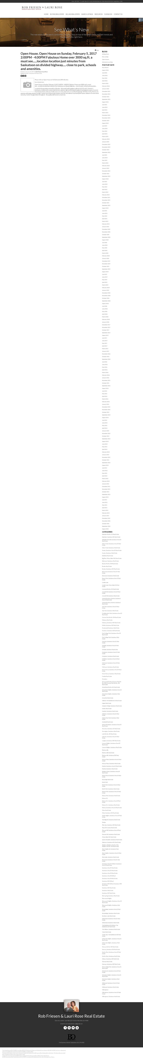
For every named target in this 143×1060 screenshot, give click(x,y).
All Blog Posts (105, 54)
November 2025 (106, 94)
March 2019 (105, 285)
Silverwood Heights (107, 898)
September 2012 (106, 462)
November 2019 (106, 263)
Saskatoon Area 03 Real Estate (110, 873)
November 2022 (106, 171)
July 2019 (104, 274)
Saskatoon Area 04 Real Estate (110, 878)
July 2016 (104, 362)
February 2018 (106, 319)
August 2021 (105, 208)
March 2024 (105, 136)
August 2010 (105, 529)
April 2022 (104, 189)
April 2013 (104, 449)
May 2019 (104, 279)
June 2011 (104, 502)
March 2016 (105, 372)
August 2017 (105, 335)
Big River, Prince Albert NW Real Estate (111, 558)
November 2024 (106, 118)
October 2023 (105, 149)
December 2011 (106, 486)
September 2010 (106, 526)
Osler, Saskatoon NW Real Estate (110, 813)
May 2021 (104, 216)
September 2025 (106, 99)
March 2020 (105, 253)
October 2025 (105, 96)
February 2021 (106, 224)
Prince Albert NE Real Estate (109, 837)
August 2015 (105, 388)
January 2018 (105, 322)
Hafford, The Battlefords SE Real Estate (112, 700)
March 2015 (105, 399)
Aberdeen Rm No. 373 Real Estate (110, 534)
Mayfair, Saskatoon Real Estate (110, 768)
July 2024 (104, 126)
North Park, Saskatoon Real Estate (110, 789)
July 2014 (104, 420)
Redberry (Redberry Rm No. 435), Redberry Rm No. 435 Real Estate (110, 845)
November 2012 (106, 457)
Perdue (104, 822)
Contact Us (118, 14)
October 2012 (105, 460)
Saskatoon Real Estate (107, 890)
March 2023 (105, 163)
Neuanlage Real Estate (107, 779)
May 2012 (104, 473)
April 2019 (104, 282)
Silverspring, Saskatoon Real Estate (111, 896)
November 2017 (106, 327)
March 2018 (105, 316)
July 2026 (104, 73)
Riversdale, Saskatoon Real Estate (110, 857)
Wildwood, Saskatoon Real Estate (110, 987)
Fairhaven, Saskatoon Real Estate (110, 667)
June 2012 (104, 470)
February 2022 (106, 194)
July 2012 (104, 468)
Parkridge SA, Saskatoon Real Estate (111, 819)
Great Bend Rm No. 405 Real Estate (111, 687)
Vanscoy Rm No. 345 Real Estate (110, 947)
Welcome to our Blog (107, 62)
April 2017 (104, 346)
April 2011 (104, 507)
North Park (105, 782)
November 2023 (106, 147)
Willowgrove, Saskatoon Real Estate (111, 996)
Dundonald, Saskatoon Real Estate (110, 628)
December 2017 (106, 324)
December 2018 (106, 293)
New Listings (105, 56)
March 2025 (105, 112)
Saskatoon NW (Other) (108, 881)
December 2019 (106, 261)
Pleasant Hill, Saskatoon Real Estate (111, 834)
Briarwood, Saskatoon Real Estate (110, 575)
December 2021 (106, 197)
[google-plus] (70, 1028)
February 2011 (106, 513)
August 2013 (105, 441)
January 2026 (105, 88)
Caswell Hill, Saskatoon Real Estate (110, 596)
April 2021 (104, 218)
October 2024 (105, 120)
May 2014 (104, 425)
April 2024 (104, 133)
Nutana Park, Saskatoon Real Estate (111, 795)
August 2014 (105, 417)
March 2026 (105, 83)
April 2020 (104, 250)
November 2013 (106, 433)
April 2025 (104, 110)
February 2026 (106, 86)
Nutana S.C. (105, 798)
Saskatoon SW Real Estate (108, 893)
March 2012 (105, 478)
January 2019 (105, 290)
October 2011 (105, 491)
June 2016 (104, 364)
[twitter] (73, 1028)
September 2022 (106, 176)
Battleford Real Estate (107, 555)
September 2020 (106, 237)
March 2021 (105, 221)
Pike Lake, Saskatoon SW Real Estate (111, 825)
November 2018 (106, 295)
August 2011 (105, 497)
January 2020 (105, 258)
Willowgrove (105, 989)
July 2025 (104, 104)
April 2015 (104, 396)
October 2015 (105, 383)
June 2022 (104, 184)
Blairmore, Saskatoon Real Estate (110, 561)
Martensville (105, 750)
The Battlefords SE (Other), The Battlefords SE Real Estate (110, 926)
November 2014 (106, 409)
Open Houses (105, 59)
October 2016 (105, 356)
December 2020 (106, 229)
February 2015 (106, 401)
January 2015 (105, 404)
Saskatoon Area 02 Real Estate (110, 870)
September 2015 (106, 385)
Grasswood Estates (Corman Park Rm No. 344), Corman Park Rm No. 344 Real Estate (111, 683)
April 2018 (104, 314)
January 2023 (105, 168)
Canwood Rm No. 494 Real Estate (110, 589)
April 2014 (104, 428)
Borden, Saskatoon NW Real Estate (33, 73)
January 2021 (105, 226)
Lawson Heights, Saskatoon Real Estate (112, 747)
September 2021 (106, 205)
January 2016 (105, 377)
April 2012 (104, 476)
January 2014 (105, 430)
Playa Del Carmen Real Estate (109, 827)
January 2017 (105, 351)
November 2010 (106, 521)
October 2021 (105, 202)
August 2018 (105, 303)
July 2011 (104, 499)
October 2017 (105, 330)
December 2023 (106, 144)
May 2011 (104, 505)
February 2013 (106, 452)
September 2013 (106, 438)
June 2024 (104, 128)
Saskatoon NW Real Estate (109, 888)
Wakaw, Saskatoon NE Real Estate (110, 959)
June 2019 (104, 277)
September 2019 (106, 269)
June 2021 (104, 213)
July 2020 (104, 242)
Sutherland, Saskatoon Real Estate (110, 922)
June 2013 (104, 444)
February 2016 (106, 375)
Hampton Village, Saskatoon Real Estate (112, 706)
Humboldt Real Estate (107, 722)
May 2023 (104, 160)
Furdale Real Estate (107, 676)
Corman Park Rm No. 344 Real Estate (111, 617)
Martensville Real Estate (108, 752)
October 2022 (105, 173)
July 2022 (104, 181)
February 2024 (106, 139)
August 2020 (105, 240)
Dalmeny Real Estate (107, 620)
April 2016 (104, 369)
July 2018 (104, 306)
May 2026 (104, 78)
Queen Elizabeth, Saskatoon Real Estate (112, 839)
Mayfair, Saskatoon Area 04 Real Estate (112, 766)
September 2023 (106, 152)
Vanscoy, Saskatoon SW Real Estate (111, 949)
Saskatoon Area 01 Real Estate (110, 868)
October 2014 (105, 412)
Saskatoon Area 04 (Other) (109, 876)
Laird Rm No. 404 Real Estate (109, 734)
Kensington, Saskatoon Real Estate (111, 731)
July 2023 (104, 155)
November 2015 (106, 380)
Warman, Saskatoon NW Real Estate (111, 964)
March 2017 (105, 348)
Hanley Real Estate (106, 708)
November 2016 (106, 354)
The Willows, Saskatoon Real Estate (111, 929)
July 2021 (104, 210)
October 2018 (105, 298)
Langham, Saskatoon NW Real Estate (111, 740)
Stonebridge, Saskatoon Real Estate (111, 913)
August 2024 (105, 123)
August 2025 (105, 102)
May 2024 (104, 131)
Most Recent (105, 67)
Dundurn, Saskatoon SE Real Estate (111, 630)
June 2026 (104, 75)
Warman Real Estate (107, 961)
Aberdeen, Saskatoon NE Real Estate (111, 537)
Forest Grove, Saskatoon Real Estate (111, 673)
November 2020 (106, 232)
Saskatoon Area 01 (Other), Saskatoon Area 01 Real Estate (111, 864)
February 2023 (106, 165)
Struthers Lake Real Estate (108, 916)
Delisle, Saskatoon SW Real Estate (110, 625)
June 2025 (104, 107)
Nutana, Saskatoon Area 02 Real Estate (112, 807)
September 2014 (106, 415)
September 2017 (106, 332)
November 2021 (106, 200)
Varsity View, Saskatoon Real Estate (111, 956)
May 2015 (104, 393)
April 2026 (104, 80)
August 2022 (105, 179)
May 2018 (104, 311)
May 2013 (104, 446)
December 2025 (106, 91)
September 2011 (106, 494)
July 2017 (104, 338)
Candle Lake (105, 582)
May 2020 (104, 248)
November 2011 (106, 489)
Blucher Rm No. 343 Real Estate (110, 563)
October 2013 (105, 436)
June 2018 (104, 308)
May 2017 (104, 343)
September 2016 (106, 359)
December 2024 (106, 115)
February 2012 (106, 481)
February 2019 (106, 287)
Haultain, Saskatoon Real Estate (110, 711)
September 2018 (106, 301)
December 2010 (106, 518)
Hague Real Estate (106, 703)
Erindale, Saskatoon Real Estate (110, 649)
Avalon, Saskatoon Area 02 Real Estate (111, 550)
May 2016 (104, 367)
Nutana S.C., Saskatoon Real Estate (111, 805)
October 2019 (105, 266)
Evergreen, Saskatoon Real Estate (110, 656)
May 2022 (104, 187)
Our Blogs (108, 14)
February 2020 (106, 255)
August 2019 (105, 271)
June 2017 (104, 340)
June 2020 (104, 245)
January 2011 (105, 515)
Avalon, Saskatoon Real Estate (109, 553)
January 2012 (105, 484)
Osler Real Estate (106, 810)
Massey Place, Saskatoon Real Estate (111, 763)
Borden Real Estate (107, 566)
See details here (39, 82)
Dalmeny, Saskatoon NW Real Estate (111, 622)
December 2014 (106, 407)
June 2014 (104, 423)
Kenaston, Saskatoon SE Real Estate (111, 728)
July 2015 (104, 391)
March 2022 (105, 192)
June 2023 (104, 157)
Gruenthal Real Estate (107, 698)
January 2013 (105, 454)
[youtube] (77, 1028)
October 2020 (105, 234)
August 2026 (105, 70)
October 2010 (105, 523)
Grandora (104, 679)
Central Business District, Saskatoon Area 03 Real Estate (111, 599)
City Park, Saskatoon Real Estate (110, 610)
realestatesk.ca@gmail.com (75, 1023)
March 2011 (105, 510)
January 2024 (105, 141)
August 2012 (105, 465)
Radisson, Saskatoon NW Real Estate (111, 842)
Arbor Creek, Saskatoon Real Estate (111, 547)
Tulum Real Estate (106, 932)
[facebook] (66, 1028)
